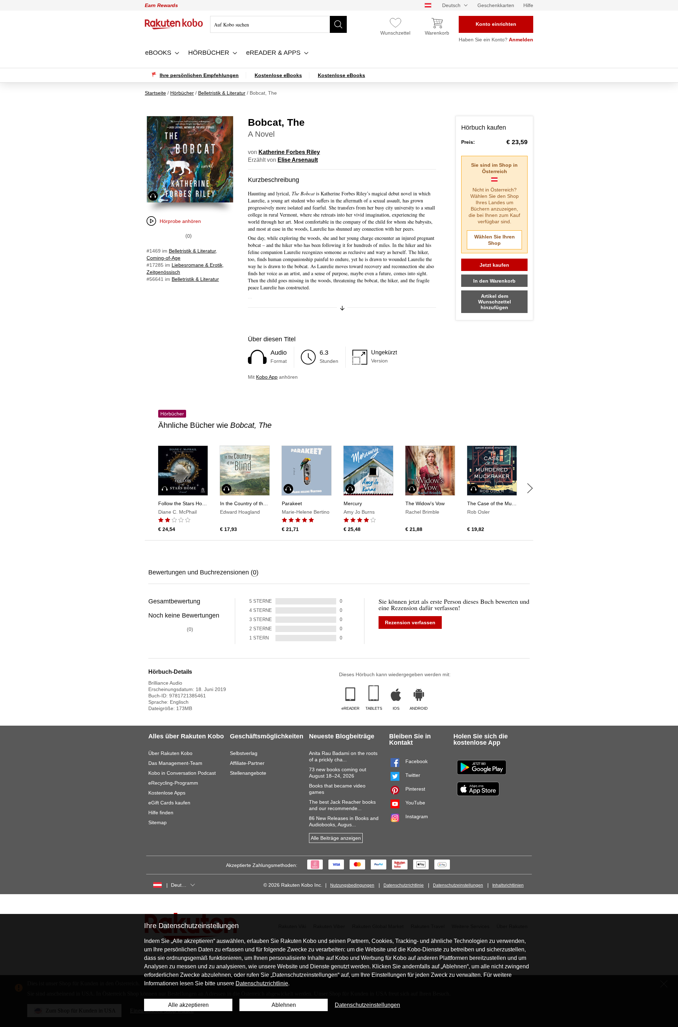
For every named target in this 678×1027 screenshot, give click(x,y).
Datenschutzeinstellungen (458, 885)
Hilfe (528, 5)
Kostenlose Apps (166, 793)
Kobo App (267, 377)
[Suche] (338, 24)
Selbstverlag (243, 753)
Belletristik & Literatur (192, 251)
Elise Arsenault (298, 160)
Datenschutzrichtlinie (403, 885)
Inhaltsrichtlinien (508, 885)
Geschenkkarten (495, 5)
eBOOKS (159, 52)
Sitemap (157, 822)
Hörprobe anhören (180, 221)
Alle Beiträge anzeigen (336, 838)
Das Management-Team (175, 763)
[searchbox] (278, 24)
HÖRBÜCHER (209, 52)
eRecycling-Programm (173, 783)
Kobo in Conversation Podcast (182, 773)
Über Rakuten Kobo (170, 753)
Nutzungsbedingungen (352, 885)
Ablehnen (284, 1005)
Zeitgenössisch (163, 272)
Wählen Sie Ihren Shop (494, 240)
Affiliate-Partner (247, 763)
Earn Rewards (161, 5)
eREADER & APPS (274, 52)
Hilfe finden (160, 812)
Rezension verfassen (410, 622)
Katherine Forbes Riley (289, 152)
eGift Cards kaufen (169, 802)
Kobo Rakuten (174, 24)
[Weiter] (530, 488)
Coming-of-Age (163, 258)
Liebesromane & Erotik (197, 265)
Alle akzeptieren (188, 1005)
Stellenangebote (248, 773)
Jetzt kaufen (494, 265)
